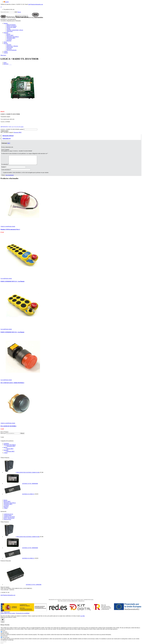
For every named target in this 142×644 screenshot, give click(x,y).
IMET (8, 143)
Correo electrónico (6, 169)
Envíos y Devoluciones (9, 518)
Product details (11, 226)
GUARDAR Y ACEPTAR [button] (7, 640)
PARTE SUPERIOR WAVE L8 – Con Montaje (12, 281)
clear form (8, 175)
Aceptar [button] (78, 616)
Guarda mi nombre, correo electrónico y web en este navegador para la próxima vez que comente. (26, 172)
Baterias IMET (10, 448)
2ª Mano (5, 452)
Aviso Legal (7, 612)
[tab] (71, 135)
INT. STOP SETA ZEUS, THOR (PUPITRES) (12, 382)
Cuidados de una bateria (9, 516)
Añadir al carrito (4, 131)
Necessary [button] (3, 630)
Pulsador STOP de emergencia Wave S (10, 229)
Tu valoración (5, 164)
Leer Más (82, 616)
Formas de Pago (7, 519)
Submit (12, 175)
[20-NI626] (23, 109)
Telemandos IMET (11, 446)
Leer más (3, 278)
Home (5, 62)
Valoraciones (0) (6, 138)
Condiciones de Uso (8, 514)
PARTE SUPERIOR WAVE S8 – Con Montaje (12, 332)
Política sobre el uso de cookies (8, 613)
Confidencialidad (8, 515)
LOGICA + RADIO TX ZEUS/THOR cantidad (12, 129)
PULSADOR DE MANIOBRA (8, 426)
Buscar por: (3, 433)
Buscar (19, 12)
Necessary (4, 631)
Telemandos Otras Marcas (10, 444)
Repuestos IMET (18, 132)
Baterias (5, 447)
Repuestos (6, 63)
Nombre (3, 167)
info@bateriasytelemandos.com (35, 4)
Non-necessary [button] (4, 635)
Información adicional (7, 135)
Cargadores (6, 443)
